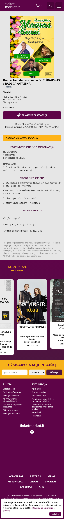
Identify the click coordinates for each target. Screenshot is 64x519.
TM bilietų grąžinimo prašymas (12, 405)
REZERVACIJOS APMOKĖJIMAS (10, 400)
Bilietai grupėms (10, 410)
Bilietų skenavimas (12, 413)
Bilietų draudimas (11, 395)
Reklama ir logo (39, 395)
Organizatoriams (40, 392)
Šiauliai (7, 92)
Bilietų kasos (9, 388)
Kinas (51, 476)
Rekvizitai (36, 415)
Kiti (41, 486)
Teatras (35, 476)
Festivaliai (15, 481)
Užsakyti (54, 372)
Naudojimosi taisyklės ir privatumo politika (43, 400)
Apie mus (36, 388)
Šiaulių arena (10, 102)
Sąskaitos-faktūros (12, 392)
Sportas (50, 481)
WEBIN (53, 496)
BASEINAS (26, 486)
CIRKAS (34, 481)
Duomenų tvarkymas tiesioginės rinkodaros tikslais (42, 406)
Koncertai (7, 86)
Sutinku (55, 514)
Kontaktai (36, 412)
